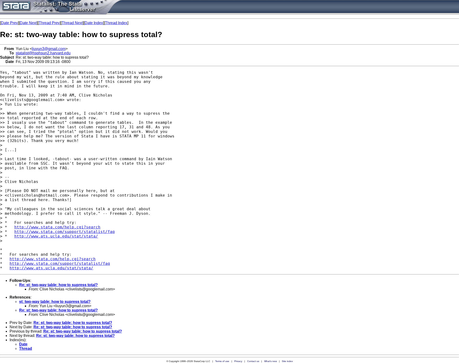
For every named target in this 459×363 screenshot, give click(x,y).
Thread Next (72, 23)
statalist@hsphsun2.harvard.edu (43, 53)
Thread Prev (49, 23)
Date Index (94, 23)
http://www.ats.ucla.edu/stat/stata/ (56, 236)
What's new (270, 361)
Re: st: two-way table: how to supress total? (58, 285)
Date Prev (9, 23)
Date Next (28, 23)
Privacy (238, 361)
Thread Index (116, 23)
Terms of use (222, 361)
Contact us (253, 361)
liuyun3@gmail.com (49, 49)
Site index (287, 361)
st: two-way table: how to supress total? (55, 302)
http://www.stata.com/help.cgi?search (57, 227)
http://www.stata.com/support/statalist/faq (64, 231)
